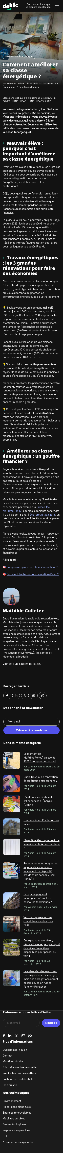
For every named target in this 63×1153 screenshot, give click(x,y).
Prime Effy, (43, 507)
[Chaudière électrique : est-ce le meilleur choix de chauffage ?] (11, 847)
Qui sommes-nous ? (15, 1049)
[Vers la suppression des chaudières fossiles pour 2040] (11, 924)
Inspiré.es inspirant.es (16, 1130)
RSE (5, 1136)
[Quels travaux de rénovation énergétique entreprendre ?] (11, 783)
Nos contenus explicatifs (18, 1142)
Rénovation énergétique (19, 56)
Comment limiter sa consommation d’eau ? (33, 574)
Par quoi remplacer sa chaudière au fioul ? (32, 567)
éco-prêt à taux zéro (42, 514)
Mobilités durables (14, 1118)
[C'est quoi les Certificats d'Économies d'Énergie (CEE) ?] (11, 803)
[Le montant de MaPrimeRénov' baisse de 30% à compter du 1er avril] (11, 760)
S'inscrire (51, 1023)
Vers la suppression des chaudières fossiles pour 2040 (38, 921)
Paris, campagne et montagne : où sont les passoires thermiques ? (38, 898)
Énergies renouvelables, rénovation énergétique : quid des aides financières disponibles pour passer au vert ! (42, 948)
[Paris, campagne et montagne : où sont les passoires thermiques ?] (11, 900)
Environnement (12, 1101)
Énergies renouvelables (17, 1112)
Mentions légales (13, 1061)
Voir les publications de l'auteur (23, 664)
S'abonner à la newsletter (31, 730)
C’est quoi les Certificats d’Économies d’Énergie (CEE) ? (38, 801)
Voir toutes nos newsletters (19, 1073)
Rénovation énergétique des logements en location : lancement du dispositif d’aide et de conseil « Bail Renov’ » (41, 871)
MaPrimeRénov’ (12, 511)
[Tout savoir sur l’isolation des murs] (11, 826)
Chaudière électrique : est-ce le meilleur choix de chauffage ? (42, 844)
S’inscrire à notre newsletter (20, 1067)
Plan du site (10, 1085)
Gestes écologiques (15, 1124)
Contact (7, 1055)
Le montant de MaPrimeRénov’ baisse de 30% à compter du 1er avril (40, 758)
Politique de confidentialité (19, 1079)
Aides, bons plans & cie (17, 1107)
